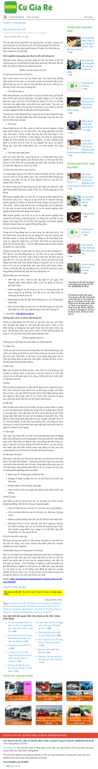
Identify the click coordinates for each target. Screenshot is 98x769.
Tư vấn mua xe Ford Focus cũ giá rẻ (79, 698)
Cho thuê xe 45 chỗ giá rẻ (38, 603)
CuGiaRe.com (9, 748)
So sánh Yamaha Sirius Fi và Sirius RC (88, 267)
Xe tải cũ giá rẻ (18, 723)
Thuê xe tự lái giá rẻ (42, 612)
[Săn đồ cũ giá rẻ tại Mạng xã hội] (14, 766)
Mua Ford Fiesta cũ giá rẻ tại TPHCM (49, 698)
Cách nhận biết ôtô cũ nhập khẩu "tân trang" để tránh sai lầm (50, 625)
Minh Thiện (17, 37)
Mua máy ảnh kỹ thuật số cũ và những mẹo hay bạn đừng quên (79, 720)
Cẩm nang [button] (88, 17)
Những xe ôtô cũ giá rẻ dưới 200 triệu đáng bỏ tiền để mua (49, 720)
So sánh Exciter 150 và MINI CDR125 (88, 199)
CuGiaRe (23, 743)
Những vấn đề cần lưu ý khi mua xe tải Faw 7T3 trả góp (20, 668)
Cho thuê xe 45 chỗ (14, 29)
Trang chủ (7, 22)
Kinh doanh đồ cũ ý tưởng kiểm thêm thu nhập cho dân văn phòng (20, 638)
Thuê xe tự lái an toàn (22, 612)
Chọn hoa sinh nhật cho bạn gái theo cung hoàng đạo (88, 249)
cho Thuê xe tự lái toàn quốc (39, 606)
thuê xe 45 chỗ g (45, 609)
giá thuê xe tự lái (29, 609)
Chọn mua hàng (33, 17)
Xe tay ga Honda (88, 213)
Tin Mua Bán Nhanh (16, 17)
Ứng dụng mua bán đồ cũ (19, 645)
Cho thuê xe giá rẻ (25, 314)
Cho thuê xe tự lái (17, 606)
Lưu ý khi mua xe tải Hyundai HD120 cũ (18, 698)
